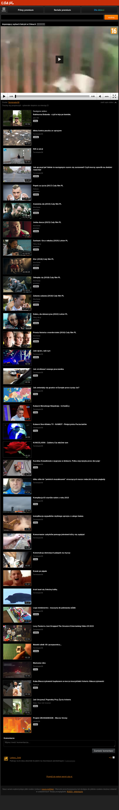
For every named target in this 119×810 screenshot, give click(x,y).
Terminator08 (13, 102)
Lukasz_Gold (15, 758)
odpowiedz (70, 761)
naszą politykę (48, 789)
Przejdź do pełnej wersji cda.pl (59, 777)
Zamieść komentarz (103, 751)
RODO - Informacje (75, 792)
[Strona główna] (8, 3)
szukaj (111, 17)
